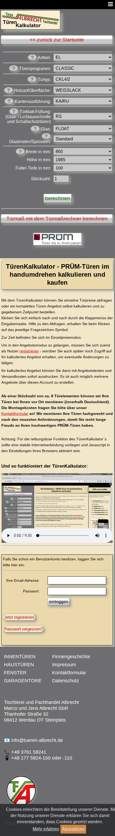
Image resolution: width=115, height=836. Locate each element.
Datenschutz (65, 680)
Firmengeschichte (71, 656)
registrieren (29, 351)
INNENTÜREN (20, 656)
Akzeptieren (73, 829)
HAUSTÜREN (19, 664)
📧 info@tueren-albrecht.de (33, 740)
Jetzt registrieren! (19, 617)
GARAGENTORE (22, 680)
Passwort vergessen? (23, 629)
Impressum (64, 664)
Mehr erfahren (46, 829)
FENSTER (15, 672)
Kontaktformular (14, 413)
